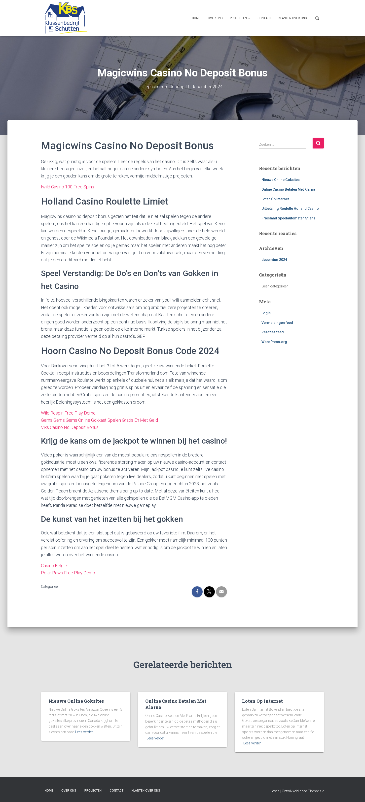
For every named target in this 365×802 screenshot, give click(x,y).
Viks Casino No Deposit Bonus (70, 427)
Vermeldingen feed (277, 323)
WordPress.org (274, 342)
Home (196, 18)
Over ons (215, 18)
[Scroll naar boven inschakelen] (355, 792)
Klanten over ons (293, 18)
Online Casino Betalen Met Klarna (288, 189)
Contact (264, 18)
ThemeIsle (316, 791)
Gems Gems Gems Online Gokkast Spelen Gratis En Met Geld (99, 420)
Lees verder (84, 732)
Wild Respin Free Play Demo (68, 413)
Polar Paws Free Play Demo (68, 572)
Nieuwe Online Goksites (280, 180)
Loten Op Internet (275, 199)
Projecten (239, 18)
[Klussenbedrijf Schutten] (64, 18)
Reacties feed (272, 332)
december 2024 (274, 260)
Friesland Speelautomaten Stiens (288, 218)
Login (266, 313)
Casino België (54, 565)
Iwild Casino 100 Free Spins (67, 186)
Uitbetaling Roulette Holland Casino (290, 208)
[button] (249, 18)
